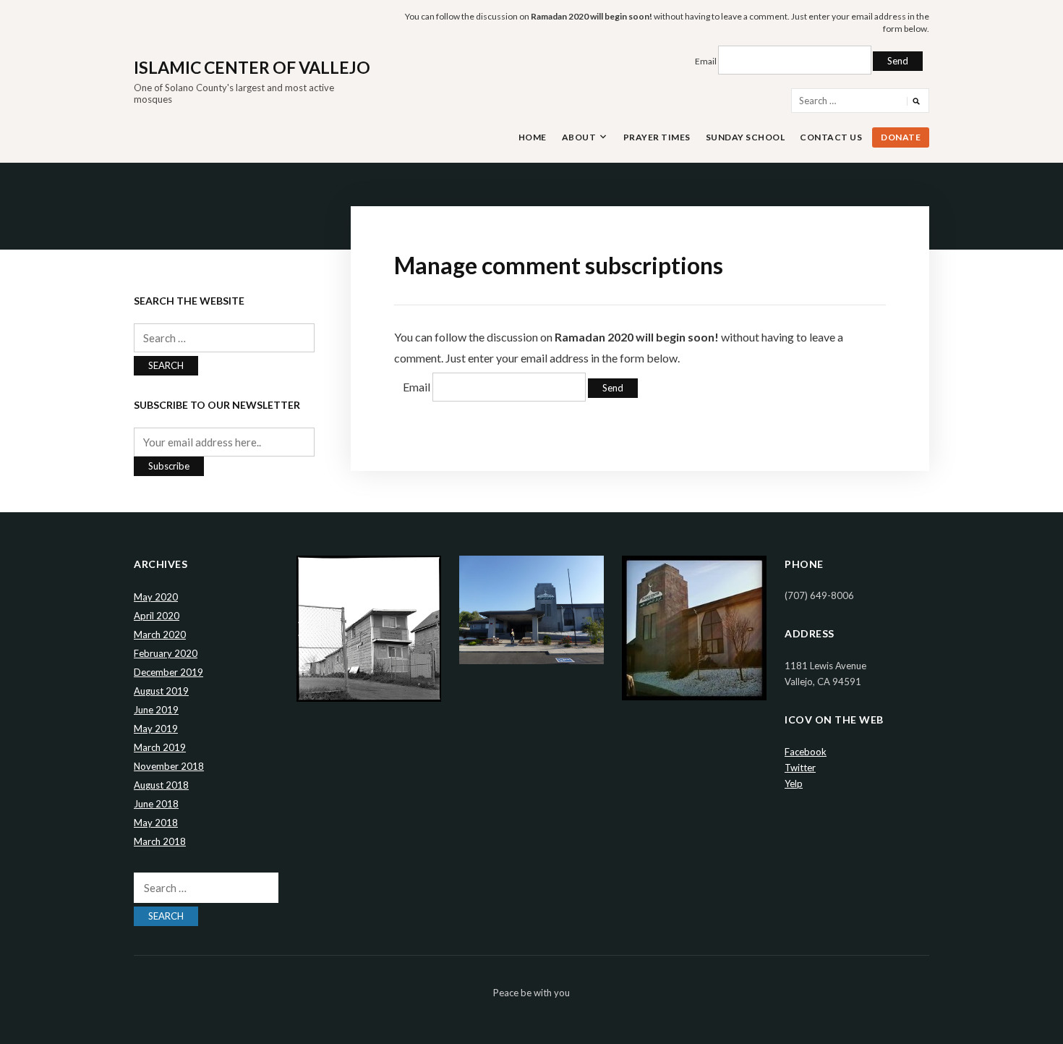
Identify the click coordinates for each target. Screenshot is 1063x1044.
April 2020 (156, 615)
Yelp (794, 783)
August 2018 (161, 785)
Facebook (806, 751)
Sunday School (745, 137)
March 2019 (160, 747)
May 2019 (156, 728)
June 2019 (156, 710)
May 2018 (156, 822)
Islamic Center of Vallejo (252, 67)
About (579, 137)
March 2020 (160, 634)
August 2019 (161, 691)
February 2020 (165, 653)
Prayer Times (657, 137)
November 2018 (169, 766)
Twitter (800, 767)
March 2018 (160, 841)
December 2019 (168, 672)
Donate (901, 137)
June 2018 (156, 804)
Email (706, 61)
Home (532, 137)
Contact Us (831, 137)
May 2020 (156, 597)
